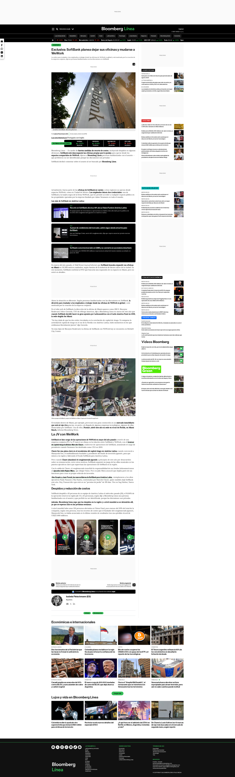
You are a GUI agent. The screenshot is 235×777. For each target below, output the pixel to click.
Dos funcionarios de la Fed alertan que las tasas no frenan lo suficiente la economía (66, 652)
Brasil (86, 750)
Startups (56, 45)
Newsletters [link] (73, 36)
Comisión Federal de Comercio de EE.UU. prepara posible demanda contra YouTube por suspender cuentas (155, 292)
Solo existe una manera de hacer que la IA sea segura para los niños (160, 330)
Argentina (87, 753)
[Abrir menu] (53, 29)
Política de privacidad (158, 750)
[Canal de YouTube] (62, 747)
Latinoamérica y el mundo (92, 748)
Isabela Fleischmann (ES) (61, 134)
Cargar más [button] (117, 693)
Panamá (87, 763)
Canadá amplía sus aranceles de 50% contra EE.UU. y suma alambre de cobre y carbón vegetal (67, 684)
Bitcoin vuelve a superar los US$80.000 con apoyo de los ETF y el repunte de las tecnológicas (133, 652)
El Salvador (88, 768)
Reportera (69, 600)
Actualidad (122, 753)
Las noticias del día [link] (60, 36)
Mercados (122, 750)
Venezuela (88, 756)
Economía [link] (177, 36)
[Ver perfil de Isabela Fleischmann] (58, 600)
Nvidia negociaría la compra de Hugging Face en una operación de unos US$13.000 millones (118, 585)
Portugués (71, 138)
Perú (86, 759)
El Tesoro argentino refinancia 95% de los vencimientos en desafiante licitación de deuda (166, 652)
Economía (121, 748)
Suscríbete (156, 748)
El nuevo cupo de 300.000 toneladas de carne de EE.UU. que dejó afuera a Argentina (100, 684)
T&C (154, 755)
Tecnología (156, 753)
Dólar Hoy (121, 751)
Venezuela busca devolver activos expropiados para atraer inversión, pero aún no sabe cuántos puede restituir (167, 684)
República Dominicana (91, 769)
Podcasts (121, 758)
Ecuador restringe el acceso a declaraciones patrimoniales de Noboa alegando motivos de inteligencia (154, 151)
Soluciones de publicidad (159, 768)
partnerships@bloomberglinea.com (162, 763)
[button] (134, 64)
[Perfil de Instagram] (66, 747)
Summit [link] (93, 36)
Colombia (88, 755)
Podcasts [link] (153, 36)
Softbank (87, 613)
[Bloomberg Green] (162, 369)
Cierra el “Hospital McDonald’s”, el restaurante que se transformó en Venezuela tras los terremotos (131, 684)
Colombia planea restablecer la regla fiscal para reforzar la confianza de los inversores (100, 652)
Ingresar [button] (181, 29)
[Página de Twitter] (57, 747)
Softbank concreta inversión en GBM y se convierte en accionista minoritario (101, 248)
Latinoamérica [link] (111, 36)
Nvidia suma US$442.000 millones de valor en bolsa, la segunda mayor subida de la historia (68, 585)
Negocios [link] (144, 36)
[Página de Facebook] (53, 747)
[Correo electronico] (67, 604)
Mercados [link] (83, 36)
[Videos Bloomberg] (162, 342)
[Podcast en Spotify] (80, 747)
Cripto (120, 755)
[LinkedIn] (74, 604)
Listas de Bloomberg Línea (126, 759)
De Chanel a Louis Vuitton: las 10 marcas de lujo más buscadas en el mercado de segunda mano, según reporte (167, 725)
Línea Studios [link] (133, 36)
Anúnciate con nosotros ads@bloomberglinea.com (166, 765)
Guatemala (88, 771)
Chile (86, 758)
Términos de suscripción (159, 751)
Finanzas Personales (124, 756)
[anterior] (52, 584)
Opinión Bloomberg (149, 317)
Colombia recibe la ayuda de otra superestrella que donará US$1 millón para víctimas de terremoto (66, 725)
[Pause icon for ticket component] (53, 40)
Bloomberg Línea (98, 613)
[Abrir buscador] (57, 29)
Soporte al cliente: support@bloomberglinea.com (166, 766)
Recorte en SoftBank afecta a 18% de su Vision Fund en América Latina (98, 208)
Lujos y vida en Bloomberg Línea (74, 697)
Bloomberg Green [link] (165, 36)
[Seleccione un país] (72, 29)
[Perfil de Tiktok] (75, 747)
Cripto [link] (101, 36)
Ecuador (87, 761)
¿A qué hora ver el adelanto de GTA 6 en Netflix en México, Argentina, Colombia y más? (134, 725)
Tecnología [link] (122, 36)
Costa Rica (88, 766)
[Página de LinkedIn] (71, 747)
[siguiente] (134, 584)
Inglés (81, 138)
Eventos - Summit (157, 762)
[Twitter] (70, 604)
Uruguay (87, 764)
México (87, 751)
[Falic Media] (173, 31)
